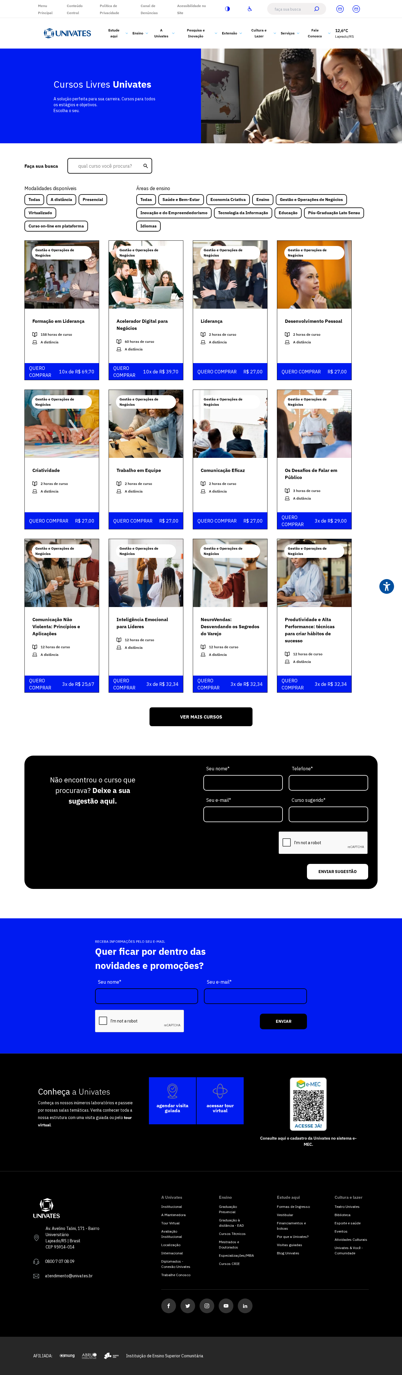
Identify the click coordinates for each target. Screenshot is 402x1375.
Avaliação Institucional (171, 1234)
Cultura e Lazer (259, 33)
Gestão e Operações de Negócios (311, 199)
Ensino (137, 33)
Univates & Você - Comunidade (349, 1250)
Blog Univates (288, 1253)
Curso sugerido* (308, 800)
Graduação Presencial (228, 1209)
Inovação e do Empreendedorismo (173, 212)
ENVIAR (283, 1021)
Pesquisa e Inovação (196, 33)
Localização (170, 1245)
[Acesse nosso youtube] (226, 1305)
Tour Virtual (170, 1223)
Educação (288, 212)
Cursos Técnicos (232, 1233)
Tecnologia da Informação (243, 212)
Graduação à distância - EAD (231, 1223)
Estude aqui (113, 33)
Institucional (171, 1206)
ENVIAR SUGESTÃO (337, 871)
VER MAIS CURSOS (201, 717)
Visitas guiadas (289, 1245)
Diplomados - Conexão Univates (175, 1264)
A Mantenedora (173, 1215)
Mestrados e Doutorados (229, 1244)
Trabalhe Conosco (175, 1275)
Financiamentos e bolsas (291, 1226)
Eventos (341, 1231)
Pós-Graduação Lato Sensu (334, 212)
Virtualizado (40, 212)
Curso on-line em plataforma (56, 226)
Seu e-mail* (218, 800)
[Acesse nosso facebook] (168, 1305)
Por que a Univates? (292, 1236)
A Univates (161, 33)
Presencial (93, 199)
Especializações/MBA (236, 1255)
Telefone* (302, 769)
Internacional (172, 1253)
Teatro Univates (347, 1206)
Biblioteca (342, 1215)
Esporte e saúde (348, 1223)
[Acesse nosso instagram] (207, 1305)
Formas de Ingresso (293, 1206)
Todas (34, 199)
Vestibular (285, 1215)
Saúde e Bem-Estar (181, 199)
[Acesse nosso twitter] (187, 1305)
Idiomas (148, 226)
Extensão (229, 33)
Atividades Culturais (351, 1239)
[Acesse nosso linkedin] (245, 1305)
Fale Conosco (315, 33)
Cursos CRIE (229, 1263)
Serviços (288, 33)
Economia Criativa (228, 199)
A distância (61, 199)
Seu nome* (218, 769)
